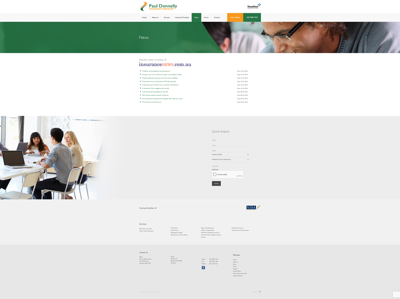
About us (155, 17)
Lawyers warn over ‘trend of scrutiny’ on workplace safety (161, 74)
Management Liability (176, 232)
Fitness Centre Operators (146, 231)
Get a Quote (235, 17)
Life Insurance (174, 230)
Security (203, 237)
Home (144, 17)
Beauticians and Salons (145, 229)
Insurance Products (182, 17)
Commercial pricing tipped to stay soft (155, 91)
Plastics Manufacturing (207, 228)
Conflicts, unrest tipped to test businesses (156, 71)
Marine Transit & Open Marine (179, 235)
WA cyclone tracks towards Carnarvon (155, 95)
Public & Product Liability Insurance (211, 235)
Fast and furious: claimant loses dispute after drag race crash (162, 98)
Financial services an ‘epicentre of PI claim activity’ (159, 81)
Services (167, 17)
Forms (206, 17)
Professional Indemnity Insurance (210, 232)
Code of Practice (237, 276)
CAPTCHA (215, 170)
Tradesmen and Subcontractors (240, 230)
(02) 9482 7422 (252, 17)
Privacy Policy (237, 271)
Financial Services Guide (240, 273)
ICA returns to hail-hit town (151, 102)
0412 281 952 (213, 264)
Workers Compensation (207, 230)
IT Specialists (174, 228)
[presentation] (228, 175)
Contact (217, 17)
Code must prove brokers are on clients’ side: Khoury (160, 85)
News (196, 17)
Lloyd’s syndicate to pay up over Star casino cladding (159, 78)
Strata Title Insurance (237, 228)
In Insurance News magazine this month (155, 88)
